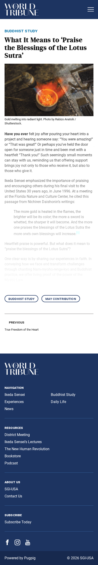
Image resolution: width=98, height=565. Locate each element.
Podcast (11, 463)
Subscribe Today (18, 522)
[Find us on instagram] (17, 544)
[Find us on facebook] (7, 544)
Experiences (14, 402)
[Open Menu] (90, 9)
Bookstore (13, 456)
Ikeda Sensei (15, 394)
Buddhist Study (21, 298)
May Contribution (60, 298)
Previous (16, 322)
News (9, 409)
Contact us (13, 496)
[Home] (44, 9)
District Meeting (17, 435)
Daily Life (58, 402)
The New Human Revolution (27, 449)
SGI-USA (11, 489)
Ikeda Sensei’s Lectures (23, 442)
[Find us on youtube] (28, 544)
